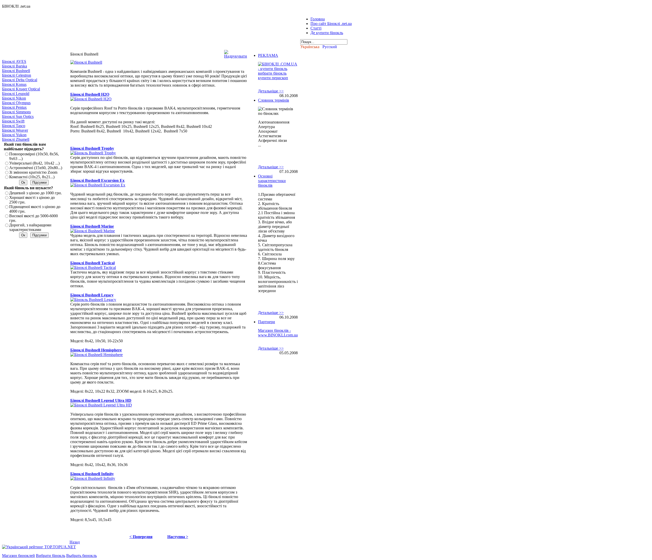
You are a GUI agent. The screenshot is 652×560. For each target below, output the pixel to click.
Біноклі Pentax (14, 107)
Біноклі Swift (13, 121)
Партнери (266, 322)
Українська (309, 47)
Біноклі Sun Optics (18, 116)
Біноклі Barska (14, 66)
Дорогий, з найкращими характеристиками (30, 227)
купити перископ (273, 78)
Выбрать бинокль (81, 555)
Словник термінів (273, 100)
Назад (75, 542)
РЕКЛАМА (268, 55)
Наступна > (177, 537)
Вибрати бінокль (50, 555)
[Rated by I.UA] (88, 547)
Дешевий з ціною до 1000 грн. (35, 193)
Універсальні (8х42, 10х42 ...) (34, 163)
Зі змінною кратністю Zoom (33, 172)
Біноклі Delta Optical (19, 80)
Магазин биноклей (18, 555)
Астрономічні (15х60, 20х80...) (35, 168)
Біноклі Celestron (16, 75)
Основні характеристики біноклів (272, 180)
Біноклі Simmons (16, 112)
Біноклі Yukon (14, 135)
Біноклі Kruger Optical (21, 89)
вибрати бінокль (272, 73)
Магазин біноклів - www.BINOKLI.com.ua (278, 332)
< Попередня (141, 537)
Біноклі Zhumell (15, 139)
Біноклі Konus (14, 84)
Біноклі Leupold (15, 93)
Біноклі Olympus (16, 103)
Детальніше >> (271, 91)
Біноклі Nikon (14, 98)
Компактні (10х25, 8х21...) (32, 177)
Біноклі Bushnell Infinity (92, 474)
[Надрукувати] (235, 53)
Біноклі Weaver (15, 130)
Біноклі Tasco (13, 126)
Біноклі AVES (14, 61)
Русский (329, 47)
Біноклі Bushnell (16, 71)
